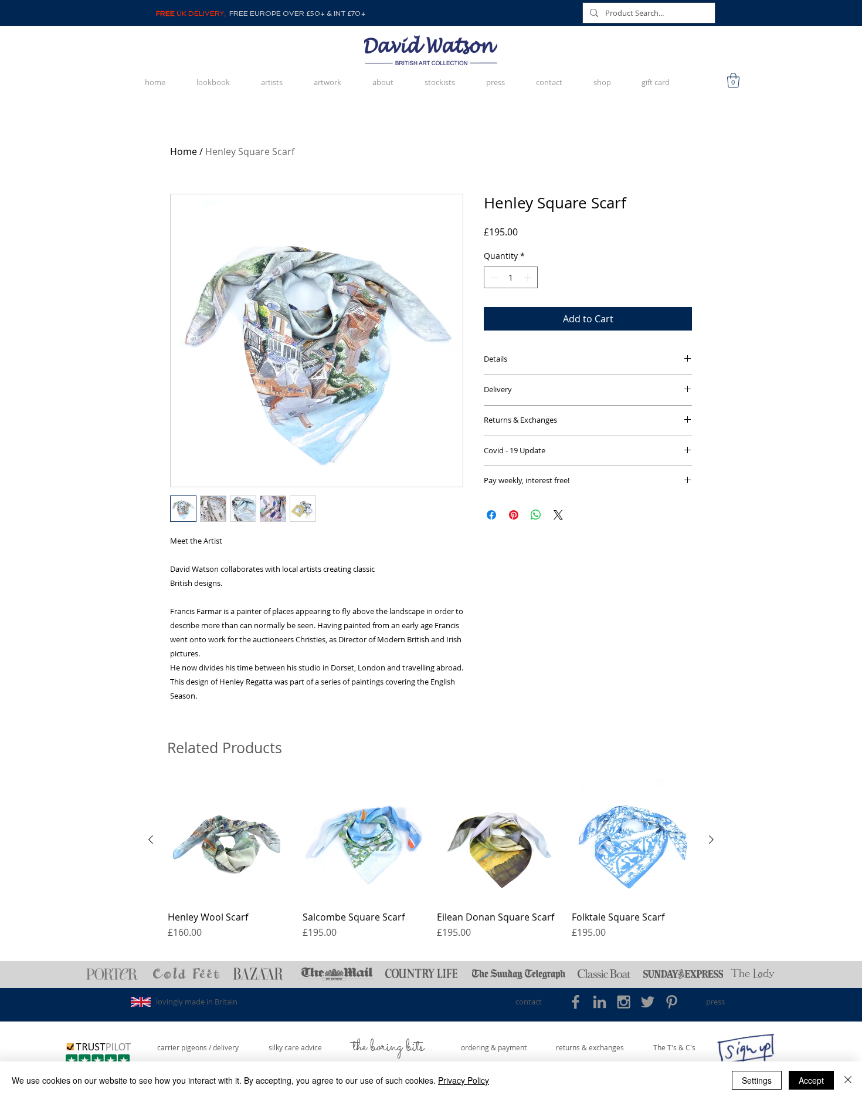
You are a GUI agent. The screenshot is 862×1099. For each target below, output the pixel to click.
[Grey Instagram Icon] (624, 1002)
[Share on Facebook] (491, 515)
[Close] (848, 1080)
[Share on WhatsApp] (536, 515)
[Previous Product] (151, 839)
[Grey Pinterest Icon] (672, 1002)
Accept (811, 1080)
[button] (733, 80)
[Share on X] (558, 515)
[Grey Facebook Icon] (575, 1002)
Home (183, 151)
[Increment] (528, 277)
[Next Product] (711, 839)
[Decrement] (493, 277)
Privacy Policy (463, 1080)
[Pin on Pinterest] (514, 515)
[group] (431, 865)
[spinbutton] (510, 277)
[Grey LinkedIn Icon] (599, 1002)
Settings (757, 1080)
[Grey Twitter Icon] (648, 1002)
